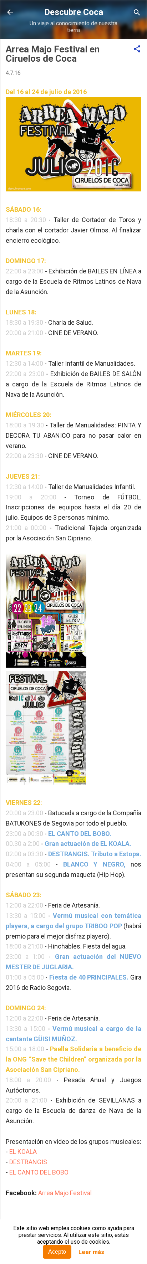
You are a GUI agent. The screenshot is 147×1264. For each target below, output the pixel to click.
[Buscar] (137, 13)
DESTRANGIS (28, 1162)
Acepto (57, 1252)
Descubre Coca (73, 12)
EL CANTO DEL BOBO (39, 1172)
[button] (137, 49)
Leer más (91, 1252)
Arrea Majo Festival (65, 1193)
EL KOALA (23, 1151)
